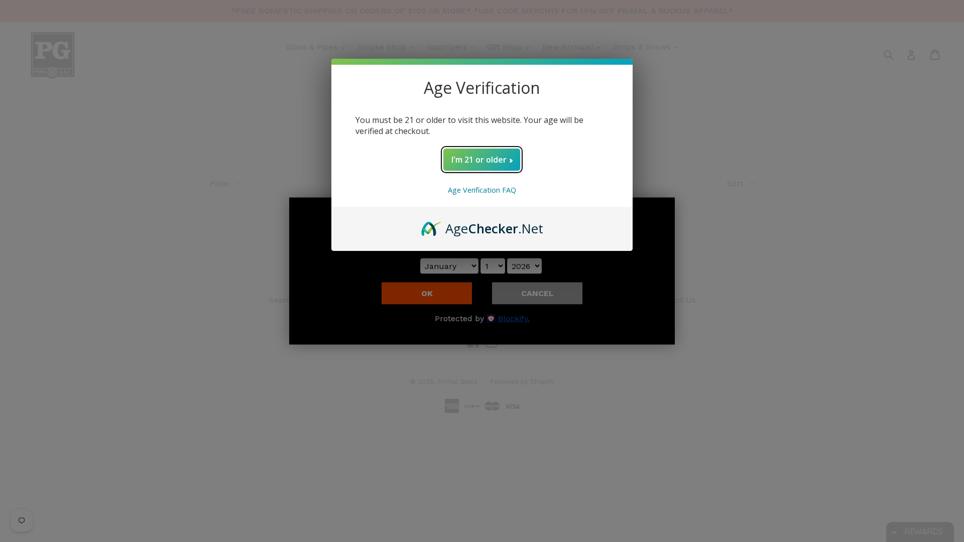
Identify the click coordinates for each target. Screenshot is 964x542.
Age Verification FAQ (482, 190)
